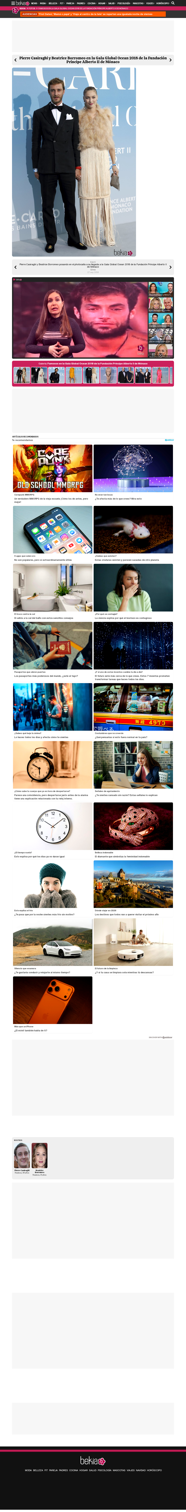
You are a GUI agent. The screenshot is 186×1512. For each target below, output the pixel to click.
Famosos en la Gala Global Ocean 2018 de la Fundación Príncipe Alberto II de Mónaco (83, 8)
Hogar (83, 1470)
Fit (46, 1470)
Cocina (73, 1470)
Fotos (32, 8)
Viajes (131, 1470)
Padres (63, 1470)
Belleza (38, 1470)
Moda (28, 1470)
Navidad (141, 1470)
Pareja (53, 1470)
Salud (92, 1470)
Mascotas (119, 1470)
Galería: (93, 363)
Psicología (104, 1470)
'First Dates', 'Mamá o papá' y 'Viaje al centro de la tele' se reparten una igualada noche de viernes (87, 14)
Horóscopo (154, 1470)
